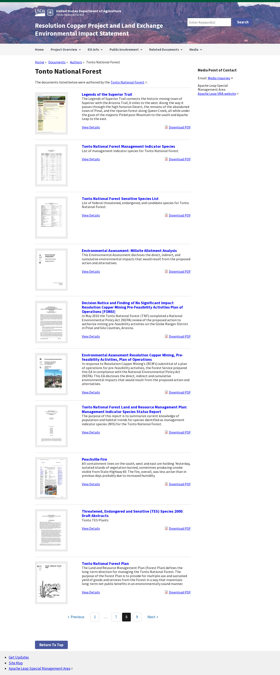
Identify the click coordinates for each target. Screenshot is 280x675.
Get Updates (19, 657)
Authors (76, 62)
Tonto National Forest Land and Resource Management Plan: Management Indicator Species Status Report (134, 409)
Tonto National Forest (127, 82)
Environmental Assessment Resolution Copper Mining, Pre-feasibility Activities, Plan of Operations (132, 357)
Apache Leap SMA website (217, 93)
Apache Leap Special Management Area (39, 668)
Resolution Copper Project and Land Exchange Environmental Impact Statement (99, 29)
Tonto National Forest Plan (105, 563)
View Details (91, 127)
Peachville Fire (94, 459)
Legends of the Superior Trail (107, 94)
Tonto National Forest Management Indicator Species (128, 146)
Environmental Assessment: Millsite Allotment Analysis (129, 250)
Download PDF (180, 127)
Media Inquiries (219, 78)
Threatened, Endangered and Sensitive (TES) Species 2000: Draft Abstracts (132, 513)
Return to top (51, 644)
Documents (57, 62)
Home (39, 62)
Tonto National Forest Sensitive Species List (120, 198)
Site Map (16, 663)
